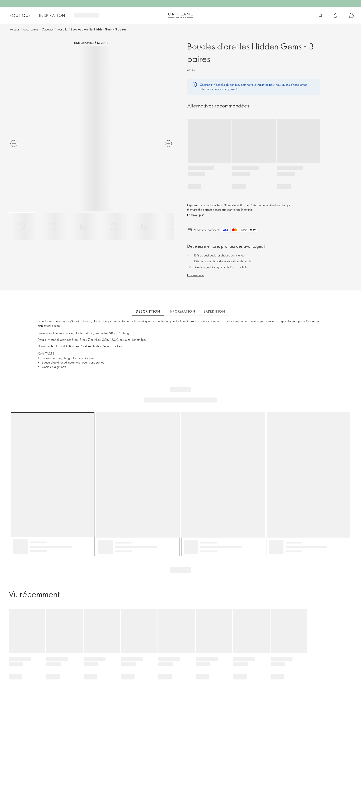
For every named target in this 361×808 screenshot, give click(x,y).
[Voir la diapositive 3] (83, 226)
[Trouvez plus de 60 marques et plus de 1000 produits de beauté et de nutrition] (320, 15)
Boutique (20, 15)
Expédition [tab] (214, 311)
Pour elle (62, 29)
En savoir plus (195, 215)
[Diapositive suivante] (168, 143)
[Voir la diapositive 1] (22, 226)
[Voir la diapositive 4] (113, 226)
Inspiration (52, 15)
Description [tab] (148, 311)
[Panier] (351, 15)
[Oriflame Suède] (180, 15)
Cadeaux (47, 29)
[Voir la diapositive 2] (52, 226)
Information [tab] (182, 311)
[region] (91, 128)
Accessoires (30, 29)
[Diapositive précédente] (13, 143)
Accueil (14, 29)
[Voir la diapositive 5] (144, 226)
